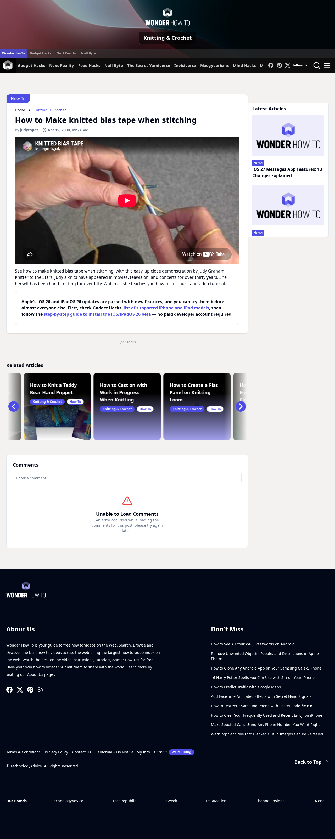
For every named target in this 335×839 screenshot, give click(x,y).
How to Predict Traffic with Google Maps (246, 686)
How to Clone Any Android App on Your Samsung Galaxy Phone (266, 668)
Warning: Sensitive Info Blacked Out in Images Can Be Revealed (267, 734)
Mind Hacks (244, 65)
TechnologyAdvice (67, 800)
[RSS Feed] (41, 690)
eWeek (171, 800)
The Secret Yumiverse (148, 65)
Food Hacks (89, 65)
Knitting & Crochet (167, 37)
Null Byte (88, 53)
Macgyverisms (214, 65)
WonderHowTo (13, 53)
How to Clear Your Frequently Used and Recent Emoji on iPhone (266, 715)
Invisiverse (185, 65)
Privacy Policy (56, 752)
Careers (172, 751)
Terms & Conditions (23, 752)
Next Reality (66, 53)
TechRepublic (124, 800)
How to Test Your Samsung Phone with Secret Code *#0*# (261, 705)
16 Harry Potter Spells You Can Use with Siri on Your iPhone (263, 677)
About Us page (40, 674)
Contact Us (81, 752)
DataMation (216, 800)
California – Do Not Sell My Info (122, 752)
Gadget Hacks (40, 53)
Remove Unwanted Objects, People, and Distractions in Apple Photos (265, 656)
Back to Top (307, 762)
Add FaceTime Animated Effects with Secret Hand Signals (261, 696)
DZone (319, 800)
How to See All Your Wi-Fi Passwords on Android (253, 644)
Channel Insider (270, 800)
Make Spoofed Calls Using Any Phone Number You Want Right (265, 724)
